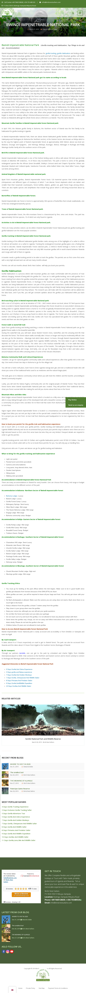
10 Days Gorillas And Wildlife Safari (18, 686)
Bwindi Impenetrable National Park (20, 45)
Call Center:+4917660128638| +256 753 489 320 (19, 2)
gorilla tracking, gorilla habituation (58, 53)
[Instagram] (8, 951)
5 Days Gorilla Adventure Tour (13, 813)
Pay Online (72, 400)
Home (20, 988)
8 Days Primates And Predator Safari (19, 680)
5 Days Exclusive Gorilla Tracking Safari (17, 810)
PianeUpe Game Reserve (20, 788)
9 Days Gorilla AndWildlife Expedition (19, 683)
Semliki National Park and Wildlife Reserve (43, 739)
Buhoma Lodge (11, 496)
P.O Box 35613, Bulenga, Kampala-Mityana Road (19, 6)
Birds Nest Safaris (48, 742)
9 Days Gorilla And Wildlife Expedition (16, 833)
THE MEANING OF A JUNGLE (21, 781)
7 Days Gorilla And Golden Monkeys (19, 675)
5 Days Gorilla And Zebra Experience (19, 669)
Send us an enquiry (75, 405)
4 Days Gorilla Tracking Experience (15, 807)
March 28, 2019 (37, 742)
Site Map (42, 988)
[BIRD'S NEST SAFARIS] (7, 11)
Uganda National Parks (49, 29)
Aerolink (22, 653)
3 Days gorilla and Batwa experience (19, 672)
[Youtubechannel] (12, 951)
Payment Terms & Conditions (58, 988)
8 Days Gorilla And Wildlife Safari (14, 827)
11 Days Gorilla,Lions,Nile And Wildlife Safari (18, 840)
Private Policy (30, 988)
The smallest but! (17, 772)
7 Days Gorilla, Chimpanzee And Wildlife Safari (22, 678)
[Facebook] (3, 951)
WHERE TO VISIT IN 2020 (20, 764)
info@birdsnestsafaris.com (51, 2)
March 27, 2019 (34, 29)
